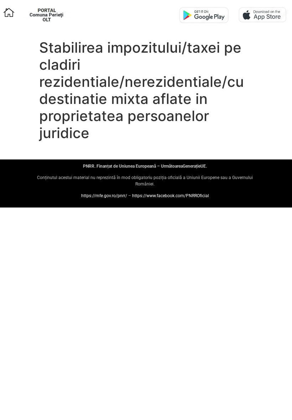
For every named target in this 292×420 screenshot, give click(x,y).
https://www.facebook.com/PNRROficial (170, 195)
